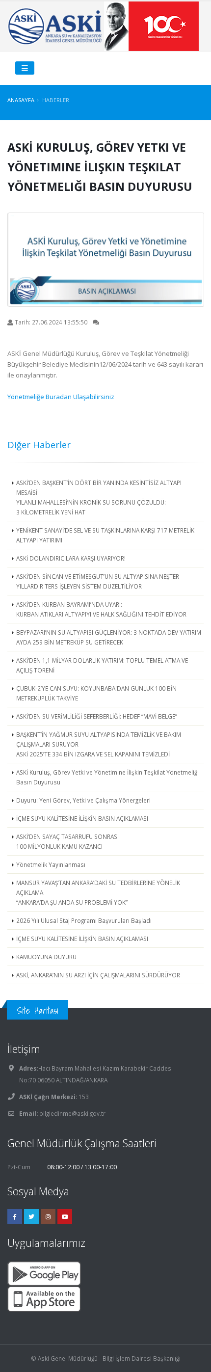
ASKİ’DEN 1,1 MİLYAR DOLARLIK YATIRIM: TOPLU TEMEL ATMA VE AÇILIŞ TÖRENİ (102, 665)
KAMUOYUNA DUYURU (46, 957)
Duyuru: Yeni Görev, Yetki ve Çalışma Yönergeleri (83, 800)
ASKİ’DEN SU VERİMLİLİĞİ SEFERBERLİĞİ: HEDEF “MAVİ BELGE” (96, 716)
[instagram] (48, 1216)
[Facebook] (14, 1216)
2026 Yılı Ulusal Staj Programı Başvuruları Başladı (84, 920)
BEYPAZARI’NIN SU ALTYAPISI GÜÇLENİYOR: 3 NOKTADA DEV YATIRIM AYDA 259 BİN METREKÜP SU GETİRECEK (108, 637)
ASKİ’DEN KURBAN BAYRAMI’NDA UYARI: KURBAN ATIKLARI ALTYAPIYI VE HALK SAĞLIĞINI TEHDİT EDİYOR (101, 609)
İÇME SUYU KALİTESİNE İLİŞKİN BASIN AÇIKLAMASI (82, 818)
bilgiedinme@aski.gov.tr (72, 1113)
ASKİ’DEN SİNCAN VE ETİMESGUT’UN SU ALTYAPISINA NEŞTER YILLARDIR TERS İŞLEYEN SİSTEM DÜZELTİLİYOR (97, 581)
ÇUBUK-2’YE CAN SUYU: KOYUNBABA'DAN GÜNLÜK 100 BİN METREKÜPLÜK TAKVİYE (96, 693)
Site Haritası (37, 1010)
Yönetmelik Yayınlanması (50, 864)
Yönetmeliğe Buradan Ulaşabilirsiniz (60, 396)
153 (83, 1097)
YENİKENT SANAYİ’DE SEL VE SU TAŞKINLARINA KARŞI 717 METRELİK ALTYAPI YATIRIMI (105, 535)
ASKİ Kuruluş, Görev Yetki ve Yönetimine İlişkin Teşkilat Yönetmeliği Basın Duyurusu (107, 777)
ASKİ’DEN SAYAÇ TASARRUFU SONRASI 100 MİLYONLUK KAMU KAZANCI (67, 841)
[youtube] (64, 1216)
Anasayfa (20, 100)
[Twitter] (31, 1216)
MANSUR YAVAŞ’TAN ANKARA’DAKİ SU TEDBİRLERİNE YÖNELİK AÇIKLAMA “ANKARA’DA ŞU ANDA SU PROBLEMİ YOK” (98, 892)
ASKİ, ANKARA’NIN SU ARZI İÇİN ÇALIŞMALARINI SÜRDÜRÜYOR (98, 975)
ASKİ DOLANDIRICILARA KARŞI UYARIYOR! (71, 558)
